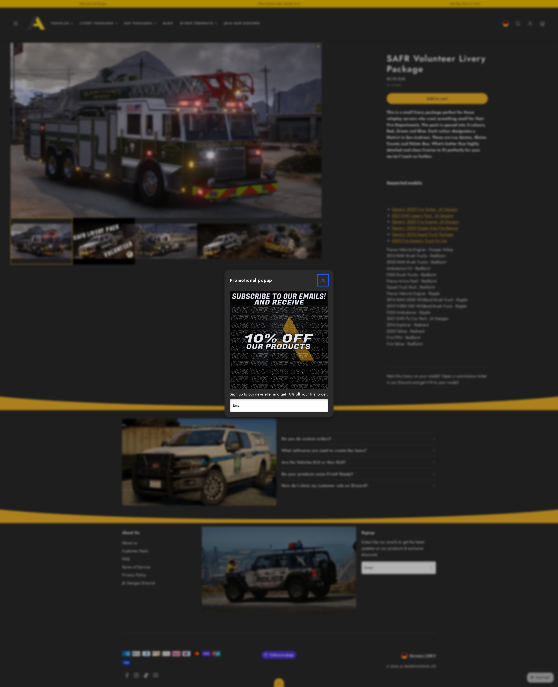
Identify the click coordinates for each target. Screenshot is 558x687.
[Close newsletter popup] (323, 280)
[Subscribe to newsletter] (323, 405)
